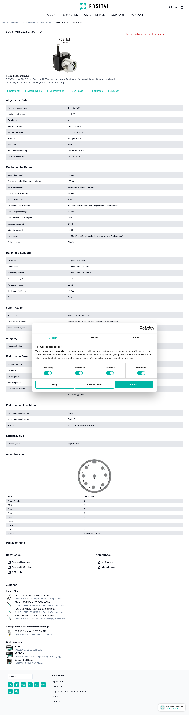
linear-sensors (29, 23)
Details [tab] (94, 337)
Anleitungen (97, 91)
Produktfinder (45, 23)
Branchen (70, 14)
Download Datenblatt (21, 562)
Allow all (134, 384)
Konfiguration (107, 562)
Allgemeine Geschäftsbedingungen (69, 691)
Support (117, 14)
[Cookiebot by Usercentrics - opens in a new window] (142, 328)
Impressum (57, 681)
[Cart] (181, 7)
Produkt (50, 14)
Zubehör (114, 91)
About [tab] (136, 337)
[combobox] (20, 676)
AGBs (55, 696)
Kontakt (136, 14)
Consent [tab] (53, 337)
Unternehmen (94, 14)
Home (2, 23)
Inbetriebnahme (109, 567)
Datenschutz (58, 686)
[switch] (79, 373)
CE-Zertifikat (17, 572)
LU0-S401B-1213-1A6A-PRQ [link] (69, 23)
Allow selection (94, 384)
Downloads (77, 91)
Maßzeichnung (56, 91)
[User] (170, 7)
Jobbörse (56, 701)
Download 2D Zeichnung (23, 567)
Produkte (14, 23)
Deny (54, 384)
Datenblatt (14, 91)
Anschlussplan (34, 91)
